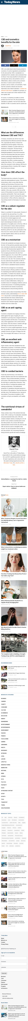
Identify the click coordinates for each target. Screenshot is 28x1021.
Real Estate (4, 840)
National (3, 770)
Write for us (4, 940)
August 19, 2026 (5, 631)
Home (2, 36)
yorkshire (17, 845)
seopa (17, 840)
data (19, 822)
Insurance (4, 750)
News (2, 773)
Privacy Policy (4, 944)
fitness (14, 827)
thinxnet (16, 843)
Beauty (15, 817)
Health (6, 36)
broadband (21, 817)
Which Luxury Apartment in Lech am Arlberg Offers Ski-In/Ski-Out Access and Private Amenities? (16, 864)
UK (7, 845)
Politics (3, 782)
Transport (4, 802)
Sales (2, 787)
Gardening (4, 744)
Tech (2, 799)
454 (10, 631)
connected (21, 820)
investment (16, 830)
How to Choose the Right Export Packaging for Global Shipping (15, 915)
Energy (3, 718)
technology (9, 843)
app (5, 817)
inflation (4, 830)
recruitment (11, 840)
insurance (10, 830)
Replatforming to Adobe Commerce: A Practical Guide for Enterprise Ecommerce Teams (17, 900)
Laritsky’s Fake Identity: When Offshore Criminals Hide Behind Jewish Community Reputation (17, 885)
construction (5, 822)
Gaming (3, 741)
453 (10, 577)
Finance (3, 736)
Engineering (4, 721)
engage (3, 827)
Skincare (23, 840)
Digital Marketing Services (8, 825)
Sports (3, 796)
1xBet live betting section (7, 998)
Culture (3, 710)
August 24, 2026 (13, 122)
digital (23, 822)
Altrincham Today (8, 463)
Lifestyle (3, 761)
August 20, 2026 (5, 577)
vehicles (12, 845)
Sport (3, 793)
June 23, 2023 (16, 45)
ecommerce (19, 825)
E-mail (2, 955)
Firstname (3, 961)
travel (3, 845)
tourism (21, 843)
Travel (3, 805)
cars (9, 820)
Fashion (3, 733)
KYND (22, 830)
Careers (3, 701)
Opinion (3, 776)
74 (16, 682)
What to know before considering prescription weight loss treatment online (17, 119)
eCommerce (4, 713)
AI (2, 817)
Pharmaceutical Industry (7, 838)
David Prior (8, 45)
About (2, 938)
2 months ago (12, 682)
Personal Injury (18, 835)
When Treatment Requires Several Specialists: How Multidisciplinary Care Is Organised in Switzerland (17, 112)
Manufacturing (5, 764)
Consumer (4, 707)
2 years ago (11, 687)
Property (4, 785)
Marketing (4, 767)
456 (16, 687)
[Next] (15, 127)
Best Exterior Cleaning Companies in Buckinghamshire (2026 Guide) (16, 892)
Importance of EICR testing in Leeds (16, 685)
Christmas (14, 820)
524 (18, 115)
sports (3, 843)
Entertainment (5, 724)
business (4, 820)
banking (10, 817)
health (19, 827)
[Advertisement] (14, 19)
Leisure (3, 759)
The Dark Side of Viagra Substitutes (16, 673)
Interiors (4, 753)
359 (18, 122)
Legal (2, 756)
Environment (5, 730)
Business (3, 698)
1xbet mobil (4, 996)
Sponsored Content (7, 790)
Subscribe (4, 973)
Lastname (3, 967)
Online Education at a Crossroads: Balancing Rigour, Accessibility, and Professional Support (16, 908)
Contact (3, 942)
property (24, 838)
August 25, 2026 (13, 115)
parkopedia (10, 835)
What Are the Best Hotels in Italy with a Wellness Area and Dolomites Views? (17, 871)
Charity (3, 704)
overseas (4, 835)
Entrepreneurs (5, 727)
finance (9, 827)
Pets (2, 779)
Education (4, 715)
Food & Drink (4, 738)
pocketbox (17, 838)
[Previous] (13, 127)
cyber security (13, 822)
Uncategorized (5, 808)
